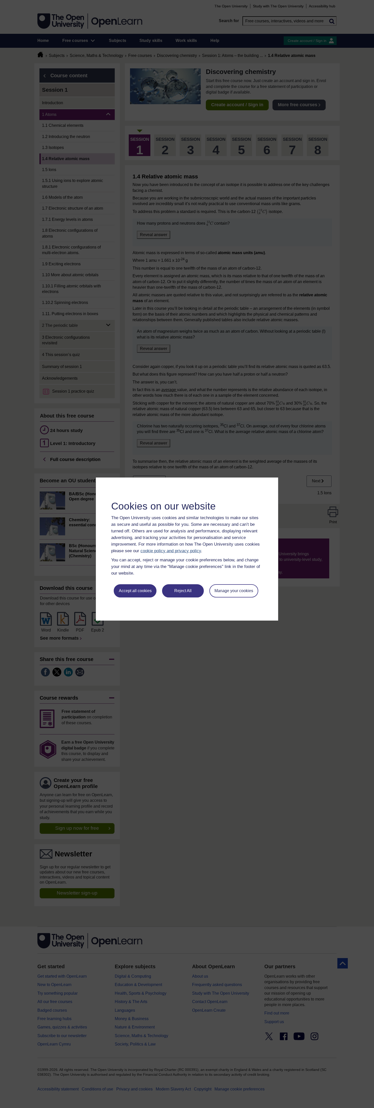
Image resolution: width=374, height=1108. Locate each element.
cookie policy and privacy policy (170, 550)
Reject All (183, 591)
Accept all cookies (135, 591)
